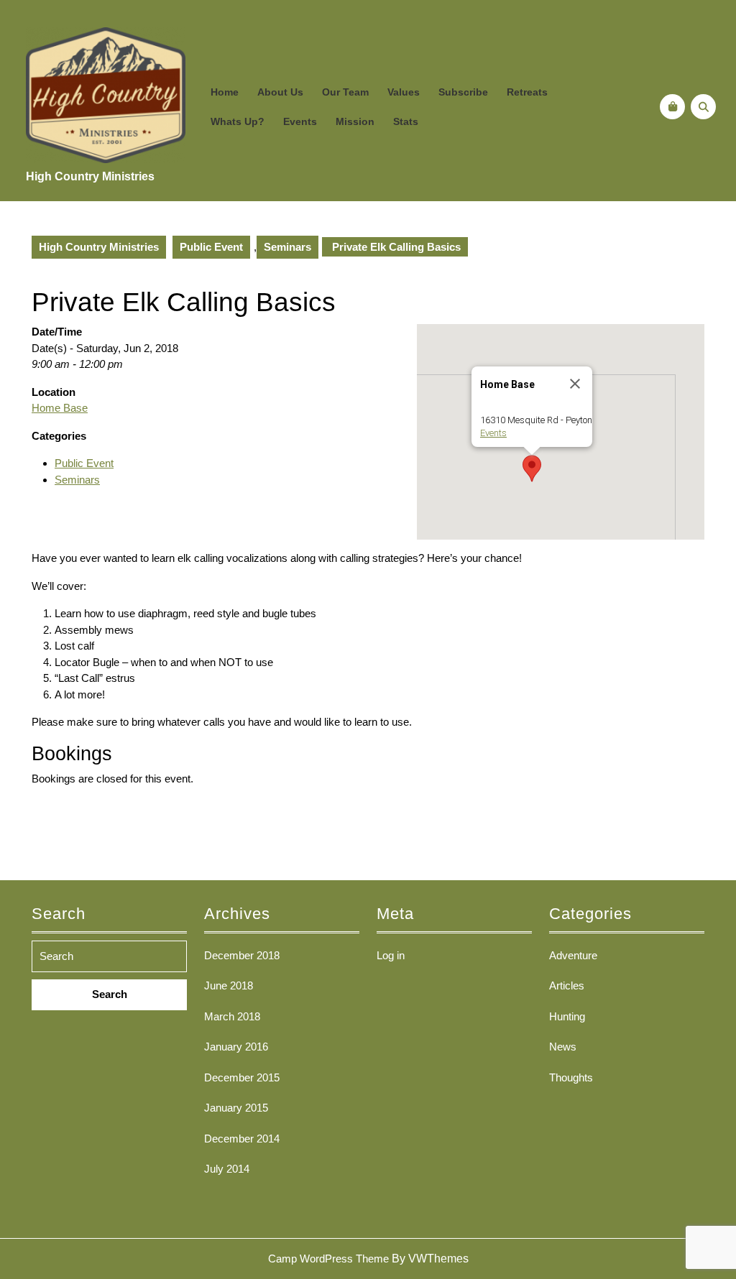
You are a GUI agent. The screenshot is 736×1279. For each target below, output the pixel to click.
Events (300, 121)
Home (225, 92)
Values (403, 92)
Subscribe (463, 92)
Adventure (573, 955)
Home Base (60, 408)
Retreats (527, 92)
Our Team (345, 92)
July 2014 (226, 1169)
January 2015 (236, 1108)
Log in (391, 955)
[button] (532, 468)
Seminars (287, 247)
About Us (280, 92)
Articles (566, 985)
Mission (355, 121)
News (562, 1046)
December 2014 (242, 1138)
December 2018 (242, 955)
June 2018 (228, 985)
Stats (405, 121)
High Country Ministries (90, 176)
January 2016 (236, 1046)
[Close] (575, 383)
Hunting (567, 1016)
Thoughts (571, 1077)
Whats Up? (237, 121)
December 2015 (242, 1077)
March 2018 (232, 1016)
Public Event (211, 247)
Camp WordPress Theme (328, 1258)
